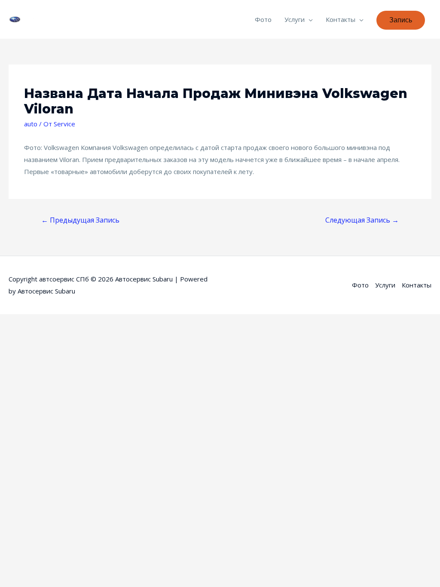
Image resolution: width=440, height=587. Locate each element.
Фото (263, 19)
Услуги (294, 19)
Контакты (340, 19)
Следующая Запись (362, 220)
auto (30, 123)
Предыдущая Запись (80, 220)
